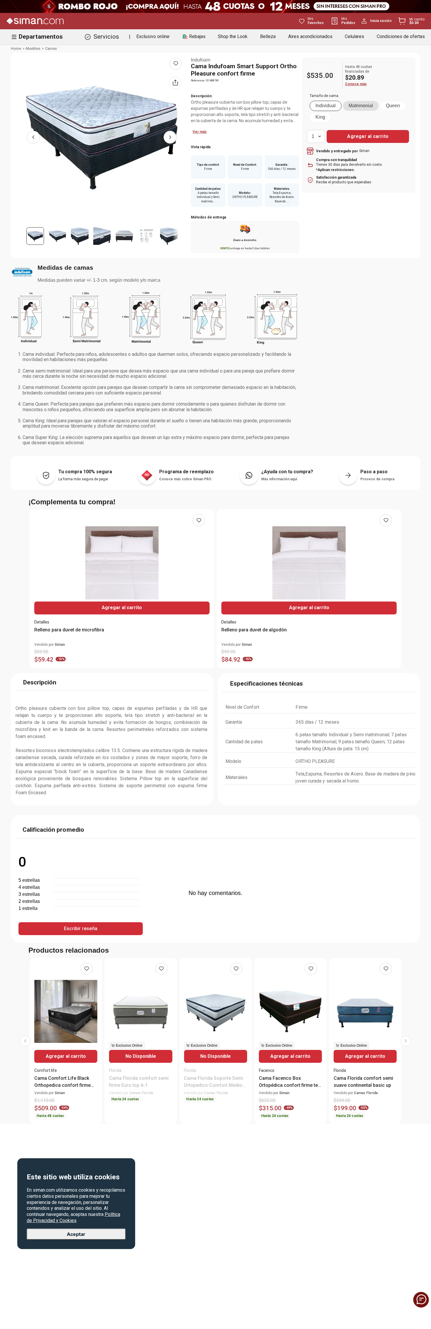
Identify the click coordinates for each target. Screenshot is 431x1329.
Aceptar (76, 1234)
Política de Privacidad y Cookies (73, 1218)
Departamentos (41, 36)
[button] (325, 106)
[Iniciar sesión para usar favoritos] (175, 63)
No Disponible (140, 1056)
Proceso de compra (377, 479)
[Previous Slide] (25, 1041)
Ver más (200, 132)
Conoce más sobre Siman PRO (185, 479)
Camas (51, 48)
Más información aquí (279, 479)
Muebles (33, 48)
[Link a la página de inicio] (16, 48)
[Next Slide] (406, 1041)
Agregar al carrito (122, 607)
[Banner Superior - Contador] (215, 6)
